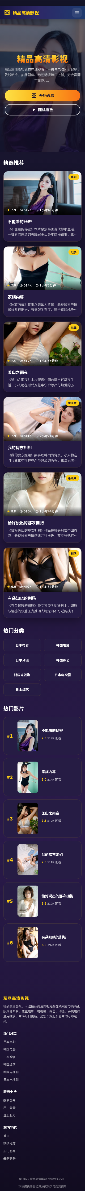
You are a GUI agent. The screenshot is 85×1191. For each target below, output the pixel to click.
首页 (6, 1136)
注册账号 (9, 1115)
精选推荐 (9, 1143)
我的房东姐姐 (20, 447)
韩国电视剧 (22, 674)
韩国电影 (62, 645)
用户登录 (9, 1107)
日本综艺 (22, 689)
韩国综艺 (62, 660)
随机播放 (45, 109)
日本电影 (22, 645)
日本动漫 (22, 660)
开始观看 (46, 95)
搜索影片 (9, 1100)
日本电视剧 (63, 674)
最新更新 (9, 1158)
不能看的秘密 (20, 221)
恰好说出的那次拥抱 (26, 522)
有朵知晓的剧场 (22, 598)
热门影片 (9, 1151)
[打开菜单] (77, 13)
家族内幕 (16, 297)
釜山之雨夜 (18, 372)
